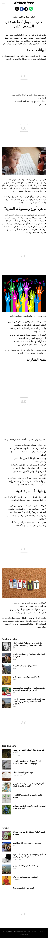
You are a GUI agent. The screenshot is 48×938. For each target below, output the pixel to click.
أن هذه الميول (36, 350)
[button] (3, 3)
